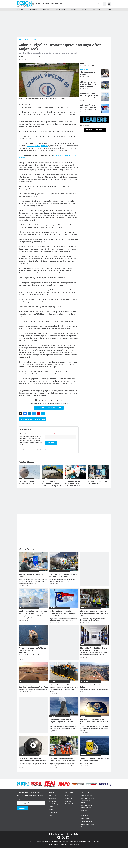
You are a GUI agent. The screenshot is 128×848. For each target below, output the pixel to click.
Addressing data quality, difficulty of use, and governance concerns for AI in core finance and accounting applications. (33, 581)
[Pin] (38, 413)
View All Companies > (94, 130)
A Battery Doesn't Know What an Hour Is (63, 685)
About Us (31, 841)
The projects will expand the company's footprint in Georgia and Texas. (92, 619)
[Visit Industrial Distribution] (78, 784)
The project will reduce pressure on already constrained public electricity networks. (93, 653)
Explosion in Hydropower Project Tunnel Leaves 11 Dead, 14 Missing (62, 759)
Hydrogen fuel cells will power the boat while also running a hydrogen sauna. (33, 656)
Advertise (47, 841)
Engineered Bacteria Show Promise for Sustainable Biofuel (73, 483)
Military (84, 716)
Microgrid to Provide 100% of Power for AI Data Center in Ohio (93, 649)
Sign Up (22, 808)
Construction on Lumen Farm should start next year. (94, 690)
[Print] (20, 413)
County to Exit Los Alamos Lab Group (26, 482)
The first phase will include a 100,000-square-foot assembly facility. (33, 617)
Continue (51, 443)
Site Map (96, 841)
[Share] (25, 413)
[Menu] (109, 4)
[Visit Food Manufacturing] (37, 784)
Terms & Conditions (69, 841)
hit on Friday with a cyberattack (37, 146)
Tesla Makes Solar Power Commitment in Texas (94, 686)
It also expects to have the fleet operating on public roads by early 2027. (33, 690)
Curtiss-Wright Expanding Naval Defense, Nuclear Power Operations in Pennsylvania (94, 722)
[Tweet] (34, 413)
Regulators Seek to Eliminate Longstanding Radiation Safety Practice (61, 722)
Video (21, 755)
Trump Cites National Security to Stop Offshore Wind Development (94, 759)
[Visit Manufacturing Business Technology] (105, 784)
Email (18, 799)
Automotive (85, 681)
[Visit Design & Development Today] (23, 784)
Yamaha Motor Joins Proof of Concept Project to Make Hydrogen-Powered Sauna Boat (33, 650)
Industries (23, 40)
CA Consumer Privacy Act (84, 841)
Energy (33, 40)
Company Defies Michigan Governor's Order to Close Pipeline (51, 483)
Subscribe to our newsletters (48, 408)
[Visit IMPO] (64, 784)
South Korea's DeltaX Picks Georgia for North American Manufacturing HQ (89, 96)
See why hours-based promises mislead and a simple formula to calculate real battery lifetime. (63, 689)
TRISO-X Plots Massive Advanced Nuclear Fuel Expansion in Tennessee (32, 759)
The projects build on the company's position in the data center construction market (63, 619)
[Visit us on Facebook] (58, 837)
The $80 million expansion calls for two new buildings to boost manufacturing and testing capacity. (94, 728)
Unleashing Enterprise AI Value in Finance (31, 576)
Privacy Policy (56, 841)
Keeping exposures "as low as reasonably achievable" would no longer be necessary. (62, 727)
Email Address (50, 434)
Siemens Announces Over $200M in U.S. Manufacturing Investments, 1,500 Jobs (94, 613)
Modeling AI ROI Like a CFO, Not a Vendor (97, 482)
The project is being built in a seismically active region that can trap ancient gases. (62, 764)
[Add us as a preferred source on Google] (43, 413)
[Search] (104, 4)
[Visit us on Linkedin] (67, 837)
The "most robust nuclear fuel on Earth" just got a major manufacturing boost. (32, 764)
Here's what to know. (86, 763)
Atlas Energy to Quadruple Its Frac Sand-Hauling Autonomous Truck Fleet (33, 686)
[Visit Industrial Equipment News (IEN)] (49, 784)
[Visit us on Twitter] (63, 837)
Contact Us (39, 841)
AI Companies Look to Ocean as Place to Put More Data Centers (88, 84)
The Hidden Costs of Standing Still (88, 73)
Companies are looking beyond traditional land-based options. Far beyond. (62, 580)
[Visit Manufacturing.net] (91, 784)
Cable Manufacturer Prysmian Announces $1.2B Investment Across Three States (89, 107)
